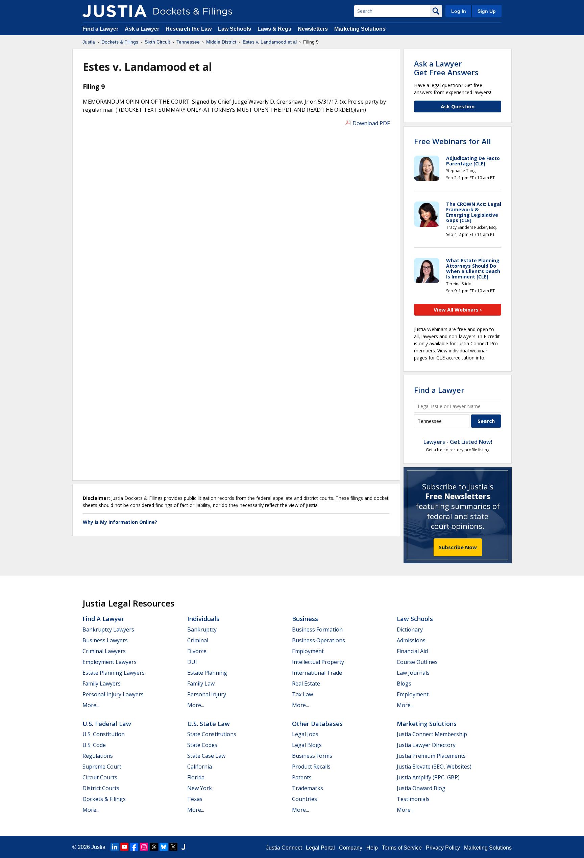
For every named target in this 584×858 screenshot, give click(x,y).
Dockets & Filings (104, 799)
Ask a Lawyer (143, 29)
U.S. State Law (208, 724)
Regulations (97, 755)
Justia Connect (284, 848)
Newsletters (313, 29)
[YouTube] (124, 847)
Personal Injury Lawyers (113, 694)
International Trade (317, 672)
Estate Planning (207, 672)
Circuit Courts (99, 777)
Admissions (411, 640)
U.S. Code (94, 745)
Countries (304, 799)
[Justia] (114, 11)
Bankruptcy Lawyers (108, 629)
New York (199, 788)
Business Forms (312, 755)
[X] (173, 847)
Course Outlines (417, 662)
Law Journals (413, 672)
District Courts (100, 788)
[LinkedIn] (115, 847)
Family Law (201, 683)
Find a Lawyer (100, 29)
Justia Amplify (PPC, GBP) (428, 777)
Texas (194, 799)
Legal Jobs (305, 734)
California (199, 766)
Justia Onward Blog (421, 788)
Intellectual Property (318, 662)
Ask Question (457, 106)
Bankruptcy (202, 629)
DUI (192, 662)
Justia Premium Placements (431, 755)
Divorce (196, 651)
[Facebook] (134, 847)
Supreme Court (101, 766)
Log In (458, 11)
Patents (302, 777)
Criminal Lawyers (104, 651)
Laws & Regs (274, 29)
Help (372, 848)
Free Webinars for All (452, 141)
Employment (308, 651)
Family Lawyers (101, 683)
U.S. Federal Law (106, 724)
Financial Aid (412, 651)
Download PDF (371, 123)
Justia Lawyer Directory (426, 745)
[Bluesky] (164, 847)
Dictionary (410, 629)
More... (90, 705)
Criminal (197, 640)
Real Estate (306, 683)
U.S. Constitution (103, 734)
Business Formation (317, 629)
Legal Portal (320, 848)
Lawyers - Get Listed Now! (457, 442)
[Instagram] (144, 847)
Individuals (203, 619)
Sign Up (487, 11)
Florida (195, 777)
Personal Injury (206, 694)
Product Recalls (311, 766)
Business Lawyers (105, 640)
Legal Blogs (307, 745)
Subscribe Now (458, 547)
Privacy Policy (443, 848)
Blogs (404, 683)
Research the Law (189, 29)
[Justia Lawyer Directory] (183, 847)
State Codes (202, 745)
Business (305, 619)
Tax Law (302, 694)
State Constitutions (211, 734)
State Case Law (206, 755)
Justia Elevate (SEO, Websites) (434, 766)
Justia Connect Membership (432, 734)
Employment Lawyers (109, 662)
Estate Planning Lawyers (113, 672)
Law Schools (234, 29)
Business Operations (318, 640)
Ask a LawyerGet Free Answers (446, 67)
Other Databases (317, 724)
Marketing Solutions (360, 29)
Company (350, 848)
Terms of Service (402, 848)
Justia (98, 847)
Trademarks (307, 788)
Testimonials (413, 799)
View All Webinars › (458, 309)
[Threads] (154, 847)
